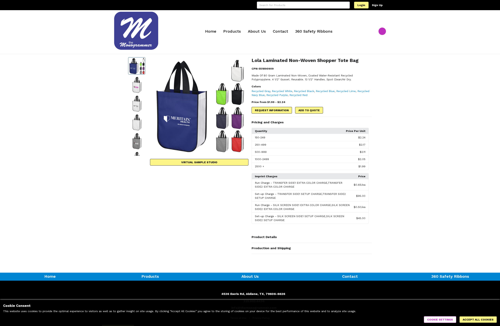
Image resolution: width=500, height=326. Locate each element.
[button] (312, 122)
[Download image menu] (243, 62)
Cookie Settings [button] (440, 319)
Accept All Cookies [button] (478, 319)
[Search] (346, 5)
